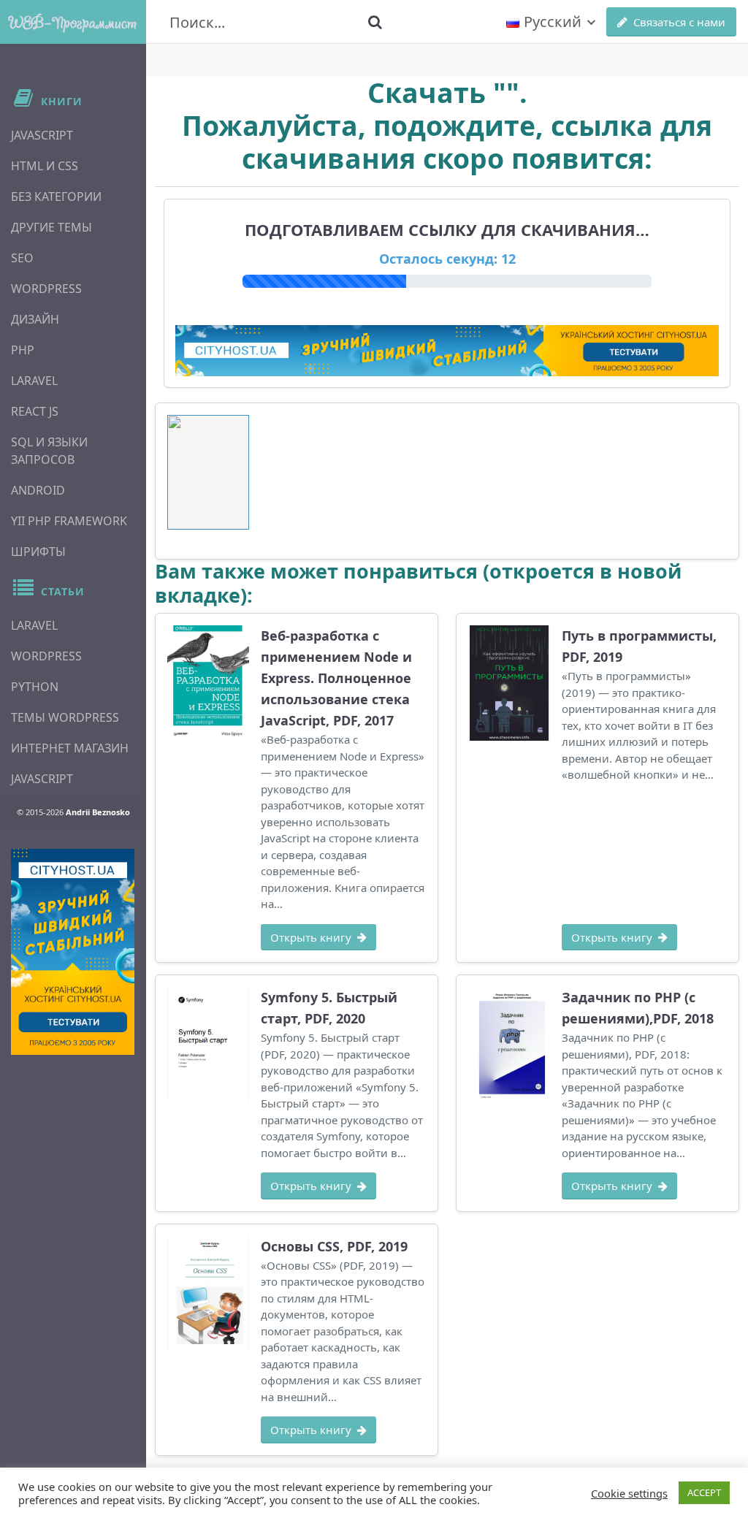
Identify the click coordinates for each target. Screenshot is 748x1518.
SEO (22, 258)
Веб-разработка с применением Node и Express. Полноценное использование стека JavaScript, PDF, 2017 (336, 678)
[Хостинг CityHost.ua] (72, 951)
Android (38, 490)
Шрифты (38, 551)
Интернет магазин (70, 748)
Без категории (56, 196)
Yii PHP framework (69, 521)
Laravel (34, 381)
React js (34, 411)
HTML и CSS (44, 166)
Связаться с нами (679, 22)
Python (34, 687)
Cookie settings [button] (629, 1493)
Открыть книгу (310, 937)
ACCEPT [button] (704, 1492)
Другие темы (51, 227)
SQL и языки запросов (49, 451)
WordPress (46, 289)
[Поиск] (375, 22)
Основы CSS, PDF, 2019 (334, 1246)
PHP (22, 350)
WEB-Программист (73, 22)
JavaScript (42, 135)
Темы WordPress (65, 717)
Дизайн (35, 319)
